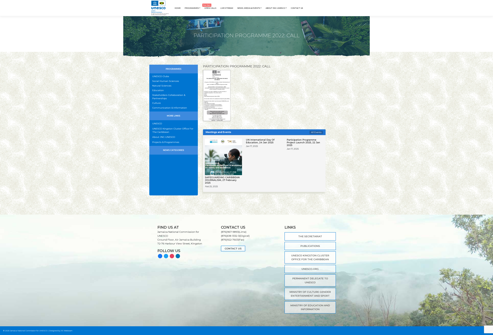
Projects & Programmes (165, 142)
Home (178, 8)
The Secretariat (310, 236)
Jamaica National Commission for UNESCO (28, 331)
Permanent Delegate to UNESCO (310, 280)
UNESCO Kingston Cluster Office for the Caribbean (310, 257)
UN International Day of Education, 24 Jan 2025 (260, 141)
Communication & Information (169, 107)
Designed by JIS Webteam (60, 331)
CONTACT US (233, 248)
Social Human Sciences (165, 81)
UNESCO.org (310, 268)
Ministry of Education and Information (310, 307)
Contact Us (297, 8)
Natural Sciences (161, 85)
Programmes (192, 8)
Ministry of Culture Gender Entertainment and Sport (310, 293)
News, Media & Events (248, 8)
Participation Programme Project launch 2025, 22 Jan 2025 (303, 143)
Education (158, 90)
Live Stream (226, 8)
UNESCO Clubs (160, 76)
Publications (310, 245)
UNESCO (157, 123)
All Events (316, 132)
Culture (156, 103)
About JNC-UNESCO (275, 8)
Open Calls (210, 8)
